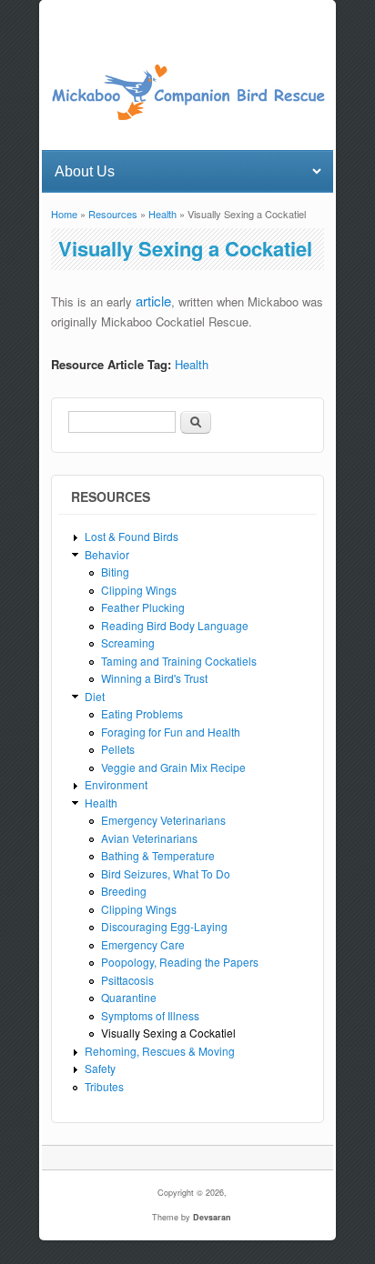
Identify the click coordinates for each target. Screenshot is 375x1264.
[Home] (187, 116)
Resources (112, 213)
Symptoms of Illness (150, 1015)
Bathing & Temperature (158, 855)
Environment (116, 784)
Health (162, 213)
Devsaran (212, 1217)
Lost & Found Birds (131, 536)
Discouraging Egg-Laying (164, 926)
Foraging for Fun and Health (170, 731)
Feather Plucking (143, 607)
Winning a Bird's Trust (154, 678)
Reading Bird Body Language (174, 625)
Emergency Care (143, 944)
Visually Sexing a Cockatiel (168, 1032)
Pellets (118, 749)
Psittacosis (127, 980)
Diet (95, 696)
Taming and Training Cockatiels (179, 660)
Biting (115, 571)
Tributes (104, 1086)
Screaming (128, 642)
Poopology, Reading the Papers (179, 961)
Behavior (107, 554)
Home (64, 213)
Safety (100, 1068)
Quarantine (129, 997)
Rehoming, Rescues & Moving (160, 1050)
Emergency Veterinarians (163, 820)
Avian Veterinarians (149, 838)
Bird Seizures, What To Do (165, 873)
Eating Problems (142, 713)
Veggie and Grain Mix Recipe (173, 767)
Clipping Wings (139, 589)
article (153, 300)
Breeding (124, 890)
